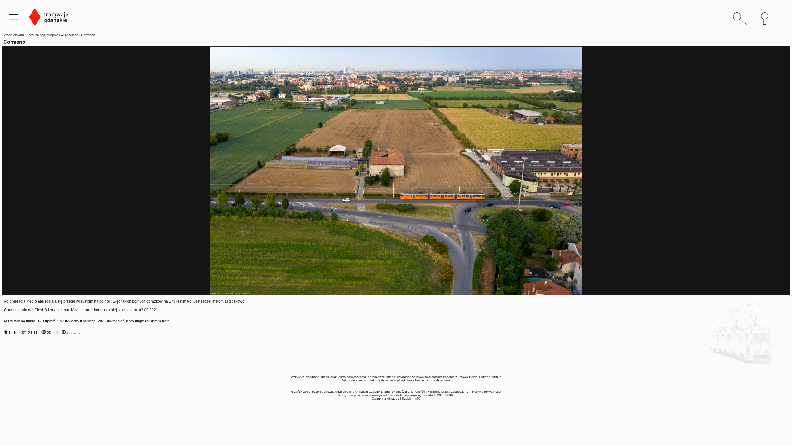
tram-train (161, 321)
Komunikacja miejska (42, 35)
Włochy (73, 321)
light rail (143, 321)
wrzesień (117, 321)
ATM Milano (69, 35)
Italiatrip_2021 (94, 321)
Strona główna (13, 35)
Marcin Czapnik (369, 391)
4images (393, 398)
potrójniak (55, 321)
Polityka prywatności (486, 391)
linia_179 (36, 321)
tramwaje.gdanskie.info (338, 391)
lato (131, 321)
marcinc (73, 332)
